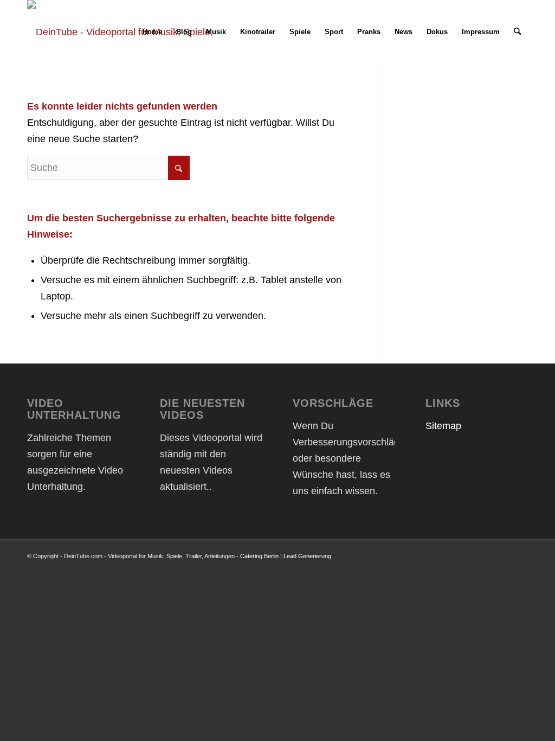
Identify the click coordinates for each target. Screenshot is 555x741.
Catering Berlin (259, 556)
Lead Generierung (307, 556)
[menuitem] (152, 32)
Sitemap (443, 425)
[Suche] (517, 32)
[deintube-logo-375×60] (123, 32)
